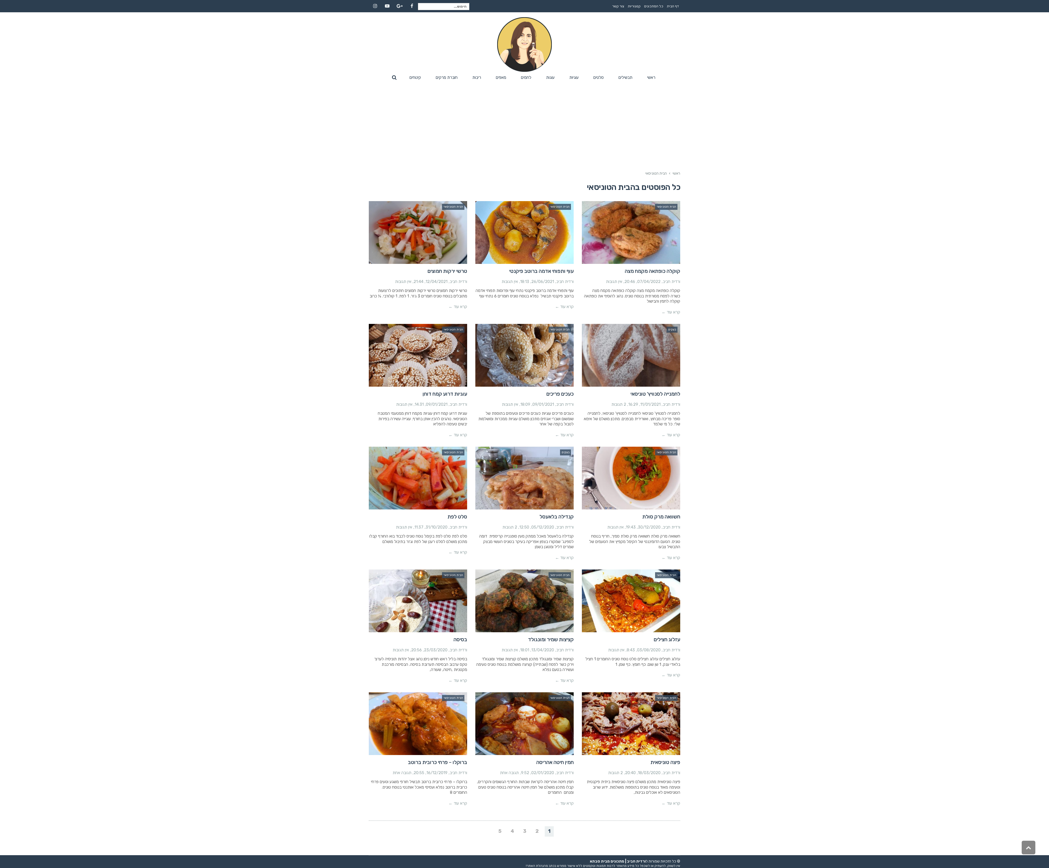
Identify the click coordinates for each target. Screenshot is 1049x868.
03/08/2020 (649, 650)
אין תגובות (614, 281)
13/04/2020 (542, 650)
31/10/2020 (436, 527)
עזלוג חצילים (667, 639)
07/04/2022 (649, 281)
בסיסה (460, 639)
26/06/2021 (542, 281)
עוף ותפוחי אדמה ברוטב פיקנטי (541, 271)
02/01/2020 (542, 772)
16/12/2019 (436, 772)
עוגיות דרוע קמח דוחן (445, 394)
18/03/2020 (649, 772)
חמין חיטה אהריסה (555, 762)
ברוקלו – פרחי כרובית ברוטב (437, 762)
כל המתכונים (653, 6)
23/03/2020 (435, 650)
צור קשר (618, 6)
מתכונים (617, 861)
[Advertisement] (524, 123)
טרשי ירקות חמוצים (447, 271)
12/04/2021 (436, 281)
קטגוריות (634, 6)
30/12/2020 (649, 527)
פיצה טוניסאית (665, 762)
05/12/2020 (542, 527)
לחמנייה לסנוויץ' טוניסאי (655, 394)
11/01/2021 (650, 404)
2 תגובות (618, 404)
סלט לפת (457, 517)
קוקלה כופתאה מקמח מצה (652, 271)
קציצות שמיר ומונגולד (551, 639)
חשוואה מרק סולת (661, 517)
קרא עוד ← (671, 312)
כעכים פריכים (560, 394)
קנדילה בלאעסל (557, 517)
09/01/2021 (543, 404)
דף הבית (673, 6)
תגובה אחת (509, 772)
